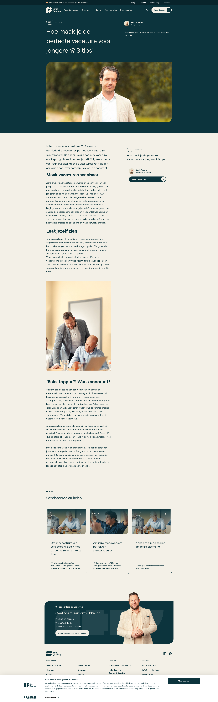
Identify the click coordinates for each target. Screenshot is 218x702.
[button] (87, 10)
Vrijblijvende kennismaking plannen (72, 633)
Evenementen (126, 10)
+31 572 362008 (149, 665)
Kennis (98, 10)
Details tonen (50, 697)
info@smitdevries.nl (66, 623)
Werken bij (154, 2)
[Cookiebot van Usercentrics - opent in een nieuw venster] (30, 697)
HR (49, 22)
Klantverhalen (111, 10)
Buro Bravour (82, 2)
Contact (166, 2)
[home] (53, 10)
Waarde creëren (71, 10)
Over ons (142, 2)
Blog (133, 2)
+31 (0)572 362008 (66, 619)
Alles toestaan (183, 681)
